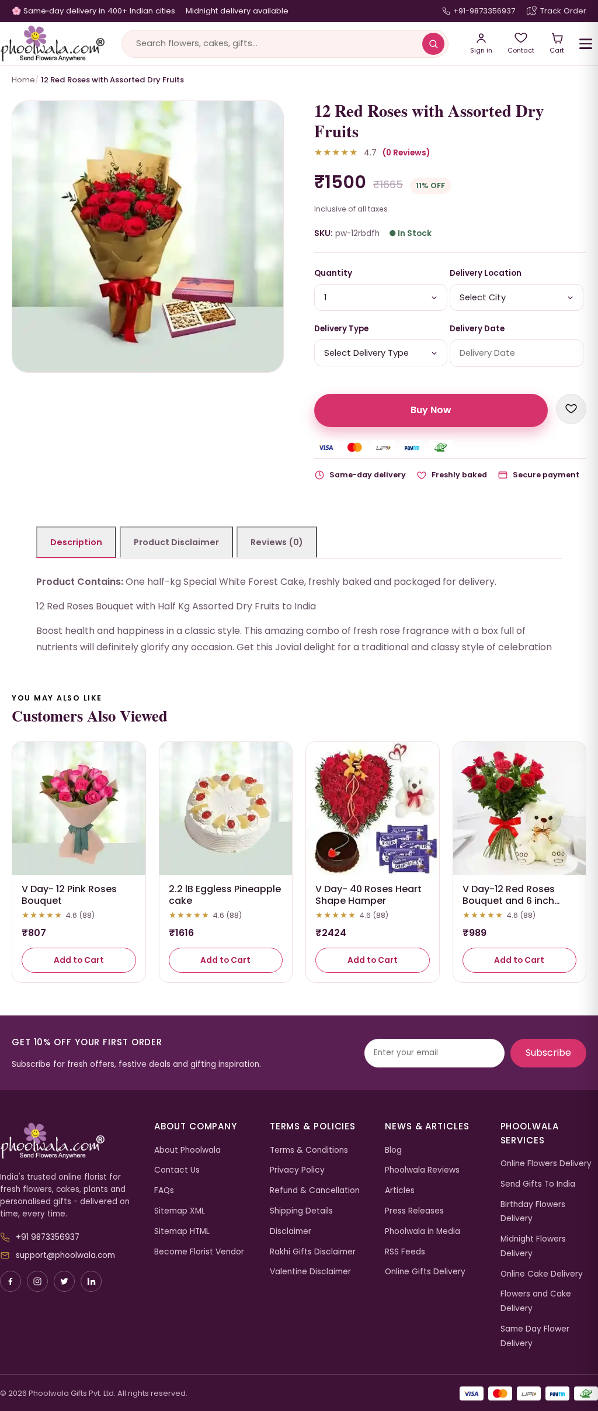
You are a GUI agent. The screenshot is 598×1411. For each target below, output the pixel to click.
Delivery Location (485, 273)
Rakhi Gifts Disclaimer (313, 1251)
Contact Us (177, 1170)
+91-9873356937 (484, 10)
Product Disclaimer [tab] (176, 542)
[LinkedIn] (91, 1281)
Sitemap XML (179, 1210)
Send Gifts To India (537, 1184)
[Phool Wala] (52, 43)
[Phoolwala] (68, 1141)
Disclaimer (290, 1231)
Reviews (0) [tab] (277, 542)
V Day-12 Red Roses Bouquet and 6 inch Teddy (509, 901)
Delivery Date (477, 328)
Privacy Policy (297, 1170)
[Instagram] (37, 1281)
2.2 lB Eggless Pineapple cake (225, 895)
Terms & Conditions (309, 1150)
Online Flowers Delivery (546, 1163)
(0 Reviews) (406, 152)
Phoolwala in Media (422, 1231)
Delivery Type (341, 328)
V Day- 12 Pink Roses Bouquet (69, 895)
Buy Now (431, 410)
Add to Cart (79, 960)
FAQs (164, 1190)
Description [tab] (76, 542)
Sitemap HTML (182, 1231)
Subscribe (548, 1052)
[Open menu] (585, 44)
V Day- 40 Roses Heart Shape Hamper (368, 895)
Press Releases (414, 1210)
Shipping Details (301, 1210)
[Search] (433, 44)
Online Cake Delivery (541, 1274)
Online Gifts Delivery (425, 1271)
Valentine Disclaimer (310, 1271)
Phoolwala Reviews (422, 1170)
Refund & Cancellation (315, 1190)
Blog (393, 1150)
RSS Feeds (405, 1251)
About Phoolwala (187, 1150)
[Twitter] (64, 1281)
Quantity (333, 273)
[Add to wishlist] (571, 409)
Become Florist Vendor (199, 1251)
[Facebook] (10, 1281)
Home (23, 79)
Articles (400, 1190)
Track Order (563, 10)
